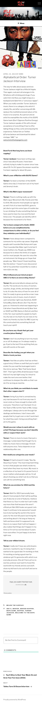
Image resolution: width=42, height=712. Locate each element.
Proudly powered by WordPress (14, 699)
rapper (20, 610)
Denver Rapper (27, 608)
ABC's (9, 608)
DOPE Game (11, 610)
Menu (22, 23)
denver (16, 608)
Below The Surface (15, 605)
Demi (21, 74)
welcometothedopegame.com (15, 140)
